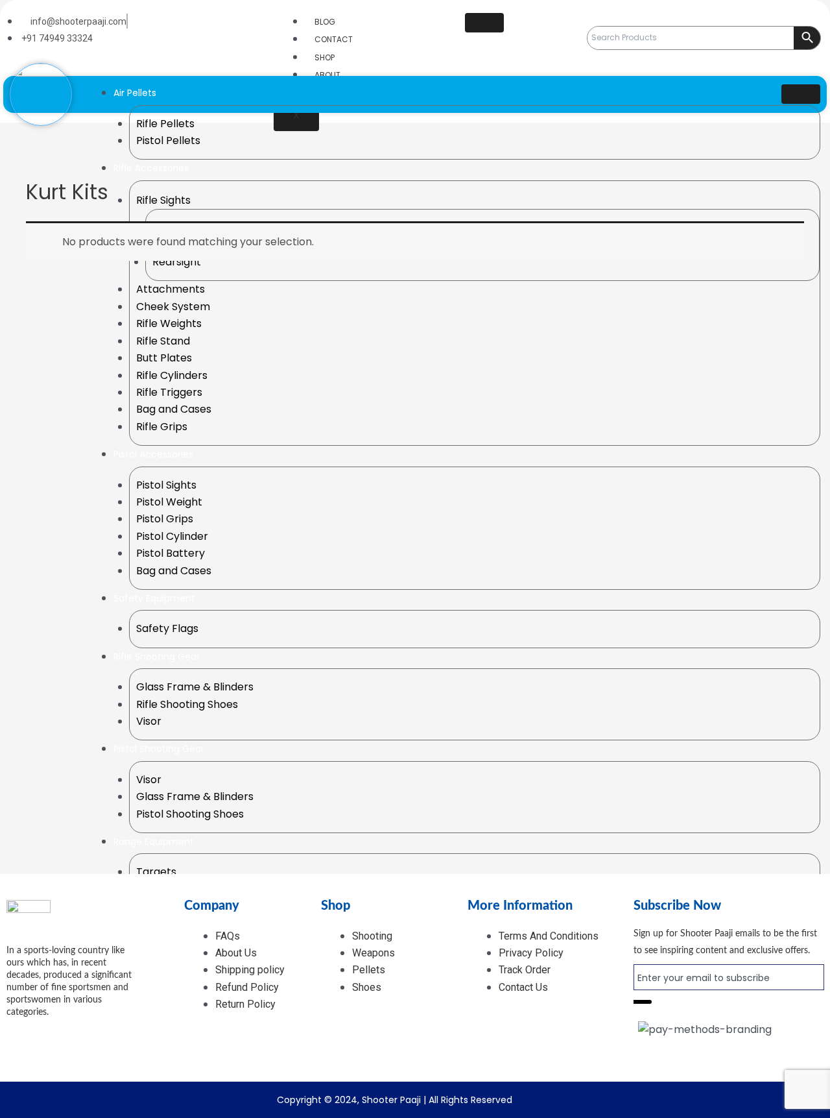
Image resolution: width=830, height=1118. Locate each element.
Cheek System (173, 306)
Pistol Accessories (153, 454)
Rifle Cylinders (172, 375)
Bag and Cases (173, 409)
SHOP (324, 57)
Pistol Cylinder (172, 536)
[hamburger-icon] (484, 22)
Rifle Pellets (165, 123)
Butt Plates (164, 357)
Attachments (170, 289)
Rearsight (176, 261)
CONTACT (333, 39)
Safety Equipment (154, 598)
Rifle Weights (169, 323)
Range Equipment (153, 841)
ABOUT (327, 74)
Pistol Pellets (168, 140)
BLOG (324, 21)
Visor (148, 721)
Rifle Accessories (151, 168)
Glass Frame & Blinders (195, 686)
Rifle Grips (161, 426)
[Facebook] (43, 1034)
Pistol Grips (164, 518)
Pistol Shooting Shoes (190, 814)
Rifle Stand (163, 341)
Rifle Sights (163, 200)
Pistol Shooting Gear (158, 748)
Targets (156, 871)
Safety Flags (167, 628)
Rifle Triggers (169, 392)
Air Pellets (134, 92)
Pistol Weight (169, 501)
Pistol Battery (170, 553)
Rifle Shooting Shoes (187, 704)
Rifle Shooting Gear (156, 656)
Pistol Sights (166, 485)
